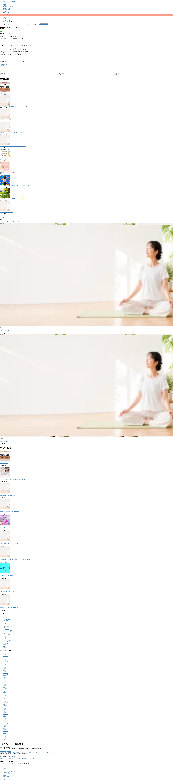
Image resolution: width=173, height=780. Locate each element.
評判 (6, 641)
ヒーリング (5, 622)
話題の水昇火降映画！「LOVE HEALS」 (10, 511)
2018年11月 (5, 704)
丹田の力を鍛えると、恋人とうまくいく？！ (11, 543)
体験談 (4, 644)
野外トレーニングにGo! (4, 330)
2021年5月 (5, 667)
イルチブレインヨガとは (10, 752)
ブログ (4, 623)
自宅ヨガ (5, 647)
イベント (7, 624)
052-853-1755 (14, 756)
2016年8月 (5, 725)
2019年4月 (5, 697)
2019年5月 (5, 695)
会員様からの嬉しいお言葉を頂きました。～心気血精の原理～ (15, 559)
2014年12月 (5, 739)
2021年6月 (5, 666)
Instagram (6, 751)
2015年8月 (5, 736)
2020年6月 (5, 677)
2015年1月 (5, 738)
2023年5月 (5, 656)
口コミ (7, 636)
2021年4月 (5, 668)
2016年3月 (5, 731)
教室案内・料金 (20, 752)
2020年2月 (5, 682)
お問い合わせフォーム (28, 758)
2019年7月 (5, 692)
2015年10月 (5, 735)
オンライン (5, 617)
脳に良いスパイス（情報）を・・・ (8, 119)
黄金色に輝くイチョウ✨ (5, 72)
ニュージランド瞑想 (4, 441)
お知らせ (7, 626)
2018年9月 (5, 707)
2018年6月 (5, 708)
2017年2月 (5, 721)
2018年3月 (5, 712)
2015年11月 (5, 733)
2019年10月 (5, 688)
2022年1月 (5, 658)
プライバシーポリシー (41, 752)
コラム (7, 629)
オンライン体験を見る (17, 758)
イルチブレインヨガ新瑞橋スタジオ (14, 763)
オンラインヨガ (6, 619)
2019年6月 (5, 694)
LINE (10, 751)
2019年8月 (5, 691)
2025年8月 (5, 654)
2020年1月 (5, 684)
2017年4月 (5, 719)
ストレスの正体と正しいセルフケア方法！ (10, 591)
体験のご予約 (6, 776)
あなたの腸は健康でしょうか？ (7, 495)
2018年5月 (5, 709)
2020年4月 (5, 680)
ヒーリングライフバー (15, 221)
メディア (7, 633)
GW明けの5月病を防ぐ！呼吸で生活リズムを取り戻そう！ (14, 479)
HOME (2, 752)
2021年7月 (5, 664)
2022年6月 (5, 657)
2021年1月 (5, 671)
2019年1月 (5, 701)
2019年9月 (5, 690)
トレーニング (8, 630)
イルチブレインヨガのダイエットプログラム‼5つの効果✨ (69, 72)
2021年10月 (5, 661)
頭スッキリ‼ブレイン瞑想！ (7, 575)
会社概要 (49, 752)
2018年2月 (5, 714)
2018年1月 (5, 715)
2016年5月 (5, 728)
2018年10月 (5, 705)
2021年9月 (5, 663)
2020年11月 (5, 674)
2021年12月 (5, 660)
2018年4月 (5, 711)
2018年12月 (5, 702)
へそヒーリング (44, 24)
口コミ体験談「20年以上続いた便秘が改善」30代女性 (13, 146)
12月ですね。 (3, 527)
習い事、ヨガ (8, 639)
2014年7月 (5, 740)
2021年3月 (5, 670)
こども (7, 627)
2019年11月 (5, 687)
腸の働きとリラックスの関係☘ (7, 172)
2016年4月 (5, 729)
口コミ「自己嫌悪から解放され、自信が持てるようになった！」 (15, 185)
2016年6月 (5, 726)
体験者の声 (5, 775)
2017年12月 (5, 716)
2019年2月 (5, 699)
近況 (6, 643)
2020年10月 (5, 675)
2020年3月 (5, 681)
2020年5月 (5, 678)
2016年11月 (5, 724)
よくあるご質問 (27, 752)
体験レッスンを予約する (6, 758)
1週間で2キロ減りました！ (6, 212)
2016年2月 (5, 732)
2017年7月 (5, 718)
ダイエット (6, 221)
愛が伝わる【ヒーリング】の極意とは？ (9, 607)
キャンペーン (6, 620)
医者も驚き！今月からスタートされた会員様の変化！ (13, 132)
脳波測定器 (8, 640)
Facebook (2, 751)
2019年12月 (5, 685)
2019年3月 (5, 698)
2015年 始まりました (119, 72)
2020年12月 (5, 673)
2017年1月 (5, 722)
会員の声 (7, 634)
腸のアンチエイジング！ (6, 159)
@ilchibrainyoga (3, 64)
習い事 (7, 637)
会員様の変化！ (4, 93)
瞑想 (4, 646)
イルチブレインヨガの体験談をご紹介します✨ (11, 198)
